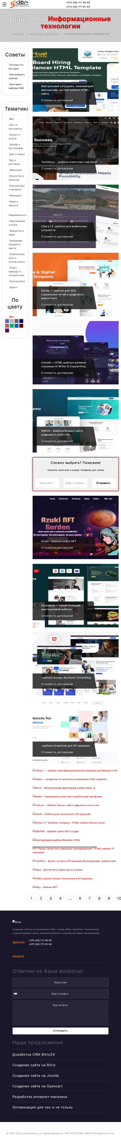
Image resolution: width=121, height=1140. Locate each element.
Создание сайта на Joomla (35, 1076)
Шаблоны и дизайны (44, 34)
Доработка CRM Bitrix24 (33, 1054)
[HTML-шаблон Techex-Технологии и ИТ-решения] (76, 878)
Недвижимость (18, 215)
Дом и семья (17, 154)
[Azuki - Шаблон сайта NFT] (76, 527)
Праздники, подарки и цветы (16, 244)
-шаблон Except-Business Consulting (66, 677)
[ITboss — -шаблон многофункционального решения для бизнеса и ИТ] (76, 770)
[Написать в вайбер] (94, 4)
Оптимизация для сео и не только (42, 1107)
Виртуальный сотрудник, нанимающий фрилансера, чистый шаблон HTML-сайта (67, 90)
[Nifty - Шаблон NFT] (76, 887)
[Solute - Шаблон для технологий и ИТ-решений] (76, 814)
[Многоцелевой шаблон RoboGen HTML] (76, 840)
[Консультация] (115, 4)
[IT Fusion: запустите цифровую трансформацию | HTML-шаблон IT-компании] (76, 850)
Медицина (15, 195)
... (70, 898)
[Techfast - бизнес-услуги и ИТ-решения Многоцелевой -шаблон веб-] (76, 861)
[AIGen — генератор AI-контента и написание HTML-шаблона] (76, 779)
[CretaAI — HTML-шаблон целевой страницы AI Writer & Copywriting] (76, 352)
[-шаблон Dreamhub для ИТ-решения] (76, 732)
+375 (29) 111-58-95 (77, 2)
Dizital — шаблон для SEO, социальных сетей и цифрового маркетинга (62, 294)
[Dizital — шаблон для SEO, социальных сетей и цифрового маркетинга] (76, 284)
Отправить (103, 483)
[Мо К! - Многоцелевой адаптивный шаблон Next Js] (76, 788)
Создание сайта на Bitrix (34, 1065)
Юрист (13, 287)
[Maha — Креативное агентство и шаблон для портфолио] (76, 796)
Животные (15, 170)
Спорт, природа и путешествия (16, 271)
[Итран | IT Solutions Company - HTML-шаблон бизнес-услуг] (76, 823)
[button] (4, 4)
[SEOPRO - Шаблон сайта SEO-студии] (76, 831)
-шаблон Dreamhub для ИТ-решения (65, 745)
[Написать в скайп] (108, 4)
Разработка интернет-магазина (39, 1097)
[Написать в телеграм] (101, 4)
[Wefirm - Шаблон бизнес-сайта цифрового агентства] (76, 421)
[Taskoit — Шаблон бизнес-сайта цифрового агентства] (76, 805)
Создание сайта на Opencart (37, 1086)
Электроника (17, 281)
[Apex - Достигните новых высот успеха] (76, 870)
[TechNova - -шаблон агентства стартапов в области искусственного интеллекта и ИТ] (76, 148)
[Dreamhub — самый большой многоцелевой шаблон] (76, 595)
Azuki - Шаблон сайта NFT (58, 541)
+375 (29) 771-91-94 (77, 6)
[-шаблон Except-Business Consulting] (76, 664)
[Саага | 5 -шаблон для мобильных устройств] (76, 216)
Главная (18, 34)
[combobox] (67, 483)
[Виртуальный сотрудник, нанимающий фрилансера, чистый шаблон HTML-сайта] (76, 80)
